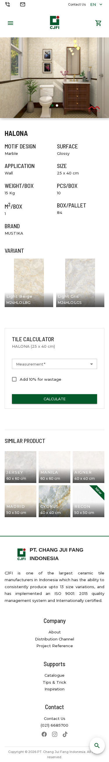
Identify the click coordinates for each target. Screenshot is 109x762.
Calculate (55, 399)
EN (93, 4)
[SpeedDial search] (97, 745)
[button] (54, 364)
